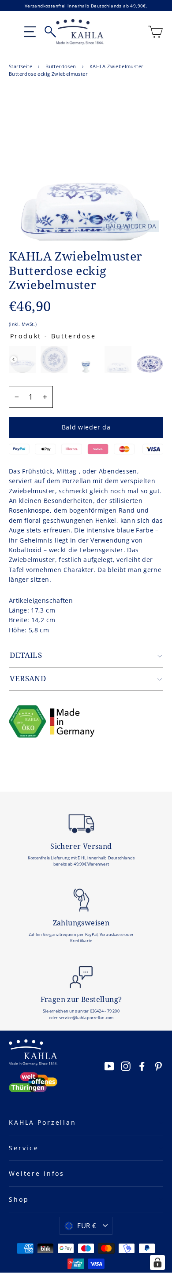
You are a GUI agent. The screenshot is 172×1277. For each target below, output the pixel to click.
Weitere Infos (36, 1173)
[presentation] (13, 359)
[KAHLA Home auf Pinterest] (158, 1066)
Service (24, 1148)
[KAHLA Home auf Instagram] (126, 1066)
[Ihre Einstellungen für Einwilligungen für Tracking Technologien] (157, 1262)
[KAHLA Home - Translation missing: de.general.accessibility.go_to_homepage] (80, 32)
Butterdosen (60, 66)
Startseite (20, 66)
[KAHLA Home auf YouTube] (109, 1066)
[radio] (22, 359)
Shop (19, 1199)
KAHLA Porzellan (42, 1122)
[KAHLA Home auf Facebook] (142, 1066)
